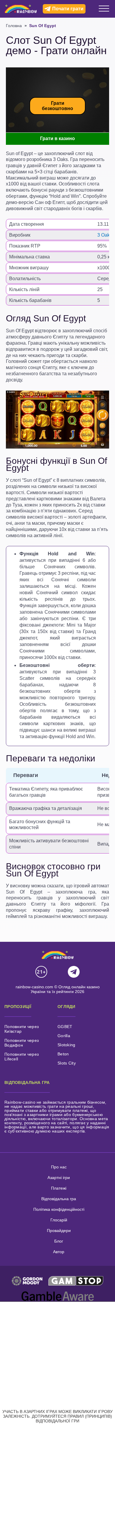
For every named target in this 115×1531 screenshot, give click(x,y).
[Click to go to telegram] (74, 972)
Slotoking (66, 1044)
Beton (63, 1054)
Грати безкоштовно (57, 106)
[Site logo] (20, 8)
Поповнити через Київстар (21, 1029)
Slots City (67, 1063)
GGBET (65, 1026)
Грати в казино (57, 138)
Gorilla (64, 1035)
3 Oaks (104, 235)
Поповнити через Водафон (21, 1042)
